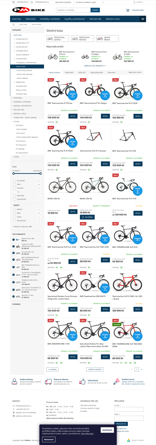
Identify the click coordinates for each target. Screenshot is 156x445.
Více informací (87, 433)
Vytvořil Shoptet (138, 440)
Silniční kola (20, 66)
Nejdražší (82, 72)
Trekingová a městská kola (26, 62)
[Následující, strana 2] (137, 369)
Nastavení (49, 439)
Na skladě (28, 181)
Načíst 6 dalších (95, 369)
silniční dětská (22, 78)
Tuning (16, 121)
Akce (28, 184)
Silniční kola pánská (24, 70)
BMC (28, 213)
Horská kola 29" (22, 39)
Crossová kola (21, 58)
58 (121, 267)
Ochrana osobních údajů (86, 2)
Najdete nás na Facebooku (26, 412)
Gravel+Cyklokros (22, 55)
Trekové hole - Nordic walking (25, 117)
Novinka (28, 188)
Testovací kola (21, 94)
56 (57, 122)
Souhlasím (107, 430)
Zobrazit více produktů (94, 66)
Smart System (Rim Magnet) (27, 137)
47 (89, 315)
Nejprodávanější (96, 72)
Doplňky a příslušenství (23, 106)
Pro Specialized (22, 153)
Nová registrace (120, 428)
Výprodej (28, 195)
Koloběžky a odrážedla (22, 102)
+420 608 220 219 (22, 409)
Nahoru (53, 369)
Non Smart (20, 133)
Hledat (95, 10)
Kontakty (83, 411)
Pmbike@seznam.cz (23, 406)
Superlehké (28, 199)
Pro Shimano (21, 141)
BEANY (28, 209)
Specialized (28, 220)
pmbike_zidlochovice (24, 416)
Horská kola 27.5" (22, 43)
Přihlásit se (121, 424)
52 (57, 315)
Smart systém (21, 129)
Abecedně (111, 72)
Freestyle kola (21, 86)
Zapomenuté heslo (121, 431)
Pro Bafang (20, 149)
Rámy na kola (21, 90)
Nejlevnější (69, 72)
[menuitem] (16, 19)
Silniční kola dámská (24, 74)
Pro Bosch (19, 125)
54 (89, 122)
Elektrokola (18, 98)
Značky (16, 157)
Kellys (28, 217)
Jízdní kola (18, 35)
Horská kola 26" (22, 47)
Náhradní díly (19, 110)
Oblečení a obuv (20, 113)
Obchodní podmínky (63, 2)
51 (121, 363)
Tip (28, 192)
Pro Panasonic (21, 145)
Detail (73, 116)
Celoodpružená (22, 51)
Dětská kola (20, 82)
